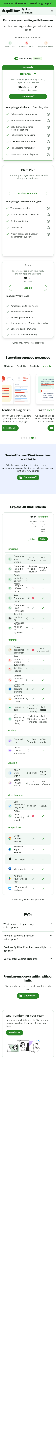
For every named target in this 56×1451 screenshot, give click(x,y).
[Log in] (52, 11)
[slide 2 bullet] (24, 438)
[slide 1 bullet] (21, 438)
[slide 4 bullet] (29, 438)
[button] (51, 3)
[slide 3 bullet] (26, 438)
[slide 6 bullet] (35, 438)
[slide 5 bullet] (32, 438)
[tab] (8, 366)
